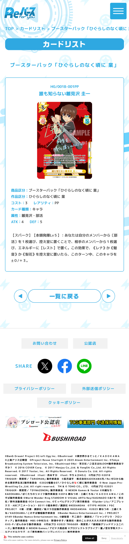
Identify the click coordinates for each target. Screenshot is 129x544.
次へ (108, 296)
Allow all (89, 538)
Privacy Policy (60, 540)
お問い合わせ (45, 343)
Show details (117, 538)
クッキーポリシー (64, 402)
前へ (20, 296)
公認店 (90, 343)
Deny (104, 538)
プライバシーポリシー (34, 388)
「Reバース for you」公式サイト (20, 13)
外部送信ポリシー (98, 388)
